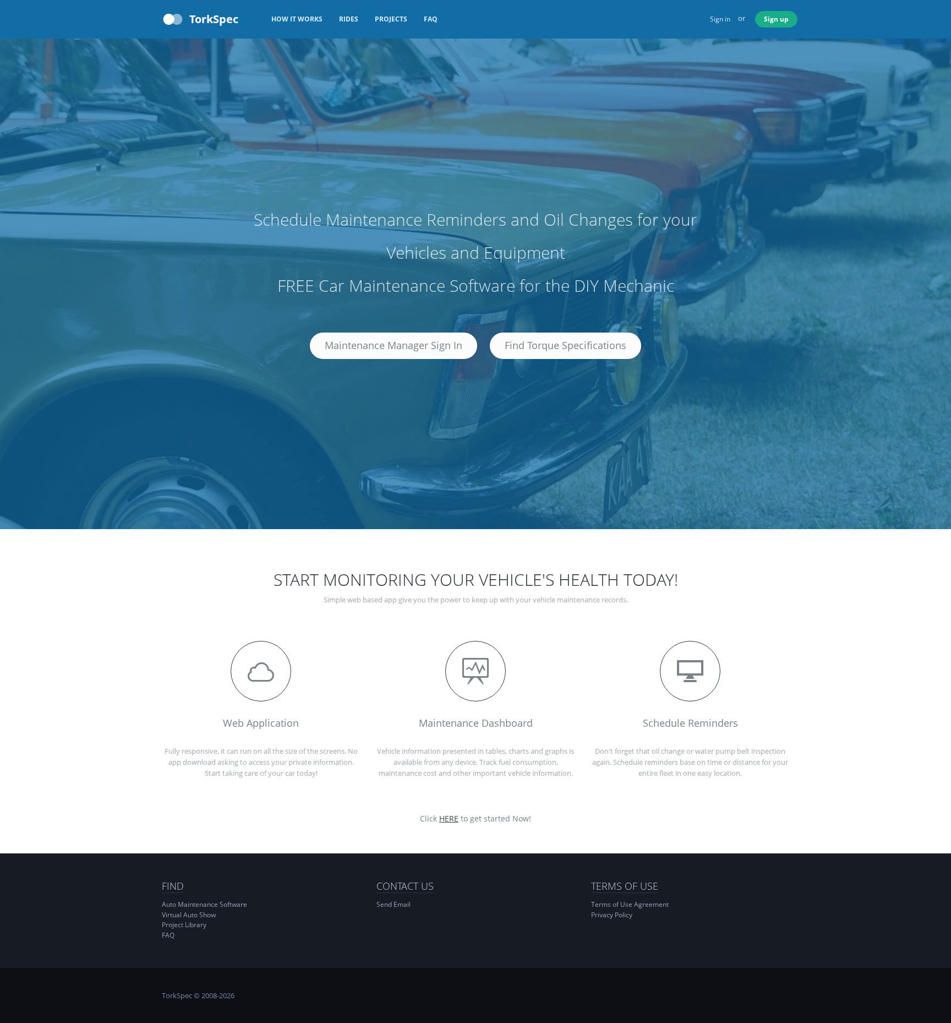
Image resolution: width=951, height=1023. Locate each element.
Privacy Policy (611, 914)
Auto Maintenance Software (204, 904)
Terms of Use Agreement (630, 904)
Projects (391, 19)
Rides (348, 19)
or (741, 18)
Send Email (393, 904)
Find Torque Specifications (565, 345)
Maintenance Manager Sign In (393, 345)
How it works (297, 19)
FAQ (431, 19)
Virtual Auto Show (189, 914)
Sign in (720, 19)
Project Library (184, 924)
